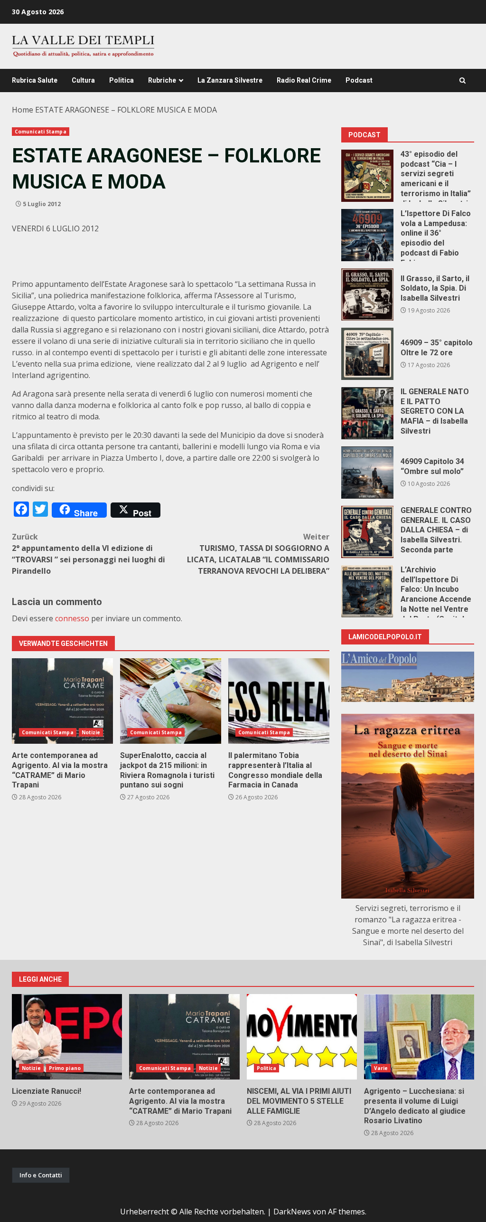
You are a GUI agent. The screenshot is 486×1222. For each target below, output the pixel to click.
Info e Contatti (40, 1175)
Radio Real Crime (304, 80)
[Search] (462, 80)
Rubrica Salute (34, 80)
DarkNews (292, 1211)
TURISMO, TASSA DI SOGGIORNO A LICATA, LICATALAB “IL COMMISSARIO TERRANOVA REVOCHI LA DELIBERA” (258, 553)
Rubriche (162, 80)
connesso (72, 618)
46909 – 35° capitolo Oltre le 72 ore (367, 354)
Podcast (359, 80)
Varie (381, 1068)
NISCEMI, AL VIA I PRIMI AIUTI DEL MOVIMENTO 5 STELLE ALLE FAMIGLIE (302, 1037)
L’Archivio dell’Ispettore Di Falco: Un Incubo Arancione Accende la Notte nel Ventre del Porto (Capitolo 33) (367, 591)
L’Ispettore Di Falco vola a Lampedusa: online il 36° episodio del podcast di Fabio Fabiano (367, 235)
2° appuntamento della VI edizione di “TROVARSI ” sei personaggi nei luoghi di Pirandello (88, 553)
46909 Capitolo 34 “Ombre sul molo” (367, 472)
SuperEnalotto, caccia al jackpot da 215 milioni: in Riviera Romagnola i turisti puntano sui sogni (170, 701)
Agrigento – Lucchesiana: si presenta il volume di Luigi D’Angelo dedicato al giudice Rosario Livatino (419, 1037)
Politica (121, 80)
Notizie (91, 732)
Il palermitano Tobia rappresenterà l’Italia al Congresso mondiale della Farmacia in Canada (278, 701)
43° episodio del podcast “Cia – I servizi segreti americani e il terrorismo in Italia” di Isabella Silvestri (367, 176)
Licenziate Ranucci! (67, 1037)
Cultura (83, 80)
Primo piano (65, 1068)
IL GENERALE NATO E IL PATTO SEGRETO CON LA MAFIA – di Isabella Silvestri (367, 413)
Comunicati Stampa (40, 131)
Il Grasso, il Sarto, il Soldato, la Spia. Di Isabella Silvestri (367, 294)
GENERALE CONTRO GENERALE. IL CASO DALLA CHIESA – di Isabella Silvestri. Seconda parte (367, 532)
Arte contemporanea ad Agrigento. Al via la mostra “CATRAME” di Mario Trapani (62, 701)
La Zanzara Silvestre (229, 80)
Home (22, 109)
